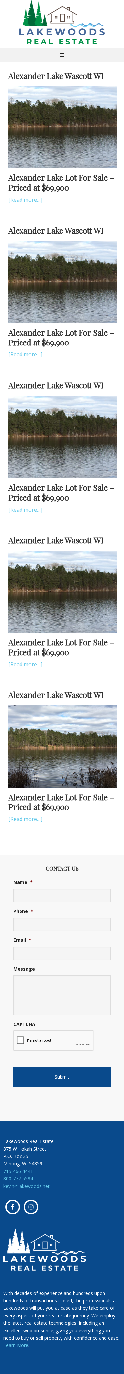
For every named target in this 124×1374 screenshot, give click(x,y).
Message (24, 969)
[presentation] (53, 1040)
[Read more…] (25, 199)
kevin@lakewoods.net (26, 1186)
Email (22, 940)
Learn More (15, 1345)
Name (23, 882)
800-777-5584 (18, 1178)
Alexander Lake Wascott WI (55, 75)
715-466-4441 (18, 1171)
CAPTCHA (24, 1024)
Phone (23, 911)
